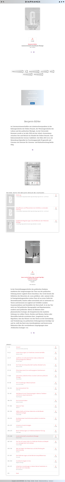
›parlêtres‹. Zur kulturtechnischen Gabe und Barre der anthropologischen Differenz (30, 359)
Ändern (32, 103)
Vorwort (18, 347)
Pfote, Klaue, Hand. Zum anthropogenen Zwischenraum (30, 370)
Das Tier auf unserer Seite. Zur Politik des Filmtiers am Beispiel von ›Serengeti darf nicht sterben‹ (32, 442)
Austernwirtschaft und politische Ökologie (27, 436)
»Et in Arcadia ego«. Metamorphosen (25, 383)
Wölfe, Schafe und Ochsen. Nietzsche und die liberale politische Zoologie (29, 412)
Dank (17, 473)
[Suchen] (3, 2)
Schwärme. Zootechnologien (23, 425)
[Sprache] (61, 2)
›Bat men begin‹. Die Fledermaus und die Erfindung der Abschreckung (30, 449)
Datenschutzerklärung (43, 480)
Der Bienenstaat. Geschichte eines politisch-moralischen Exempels (30, 419)
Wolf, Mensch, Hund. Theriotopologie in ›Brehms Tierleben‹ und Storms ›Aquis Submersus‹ (31, 394)
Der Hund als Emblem (21, 400)
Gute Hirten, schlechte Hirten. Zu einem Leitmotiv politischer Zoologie (32, 376)
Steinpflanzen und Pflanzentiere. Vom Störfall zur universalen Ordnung (32, 209)
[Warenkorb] (63, 2)
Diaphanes (32, 2)
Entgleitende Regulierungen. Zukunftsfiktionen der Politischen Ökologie (32, 221)
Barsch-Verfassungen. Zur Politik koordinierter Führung (30, 431)
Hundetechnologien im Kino (23, 461)
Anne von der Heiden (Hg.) (28, 277)
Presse (28, 480)
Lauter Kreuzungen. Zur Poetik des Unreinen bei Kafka (30, 352)
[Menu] (1, 2)
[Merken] (31, 52)
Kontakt (36, 480)
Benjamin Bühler (32, 44)
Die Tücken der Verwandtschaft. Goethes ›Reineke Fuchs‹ (31, 365)
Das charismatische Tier (22, 388)
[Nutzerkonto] (59, 2)
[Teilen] (34, 52)
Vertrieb (32, 480)
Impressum (51, 480)
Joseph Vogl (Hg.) (39, 277)
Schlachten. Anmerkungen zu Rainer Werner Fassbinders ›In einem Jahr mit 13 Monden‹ (31, 467)
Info (26, 480)
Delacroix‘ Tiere (20, 406)
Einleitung (18, 195)
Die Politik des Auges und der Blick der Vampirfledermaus (31, 455)
